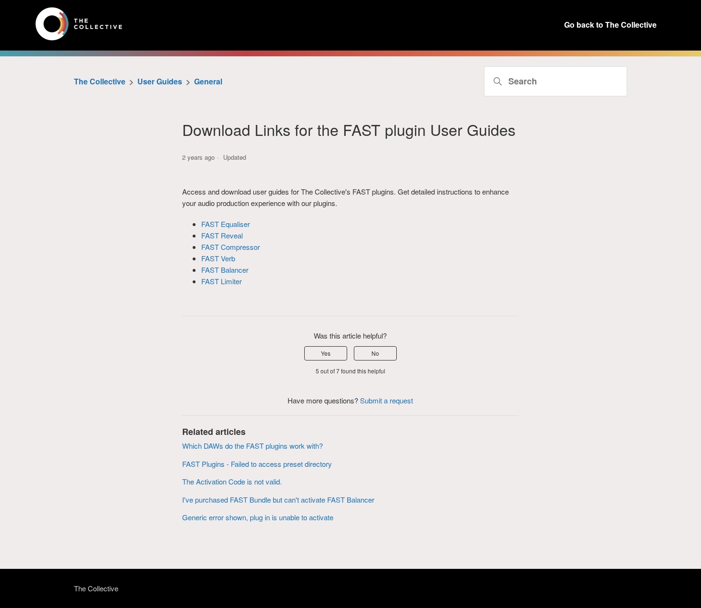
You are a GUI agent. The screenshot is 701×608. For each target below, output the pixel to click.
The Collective (99, 81)
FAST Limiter (221, 281)
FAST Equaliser (225, 224)
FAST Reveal (222, 235)
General (208, 81)
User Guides (159, 81)
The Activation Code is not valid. (232, 481)
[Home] (79, 40)
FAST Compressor (230, 247)
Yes (325, 353)
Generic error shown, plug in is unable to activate (257, 517)
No (375, 353)
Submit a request (386, 400)
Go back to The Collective (610, 24)
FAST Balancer (224, 270)
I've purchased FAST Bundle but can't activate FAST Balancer (278, 500)
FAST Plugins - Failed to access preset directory (257, 464)
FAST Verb (218, 258)
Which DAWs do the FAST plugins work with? (252, 446)
